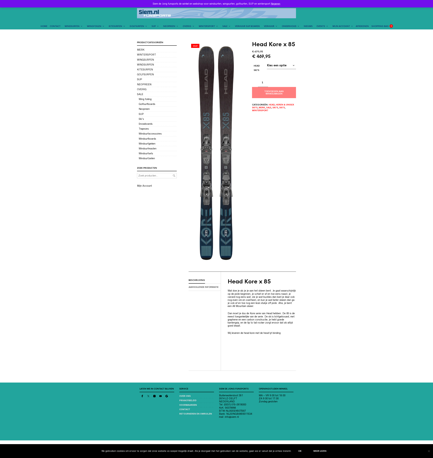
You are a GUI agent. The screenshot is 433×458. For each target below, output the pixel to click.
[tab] (205, 280)
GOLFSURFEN (137, 26)
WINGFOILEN (94, 26)
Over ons (185, 396)
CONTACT (55, 26)
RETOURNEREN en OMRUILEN (195, 414)
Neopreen (144, 109)
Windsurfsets (146, 153)
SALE (224, 26)
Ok (300, 451)
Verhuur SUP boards (247, 26)
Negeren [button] (275, 3)
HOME (44, 26)
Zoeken (174, 175)
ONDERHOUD (289, 26)
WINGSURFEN (145, 59)
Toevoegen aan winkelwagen (274, 92)
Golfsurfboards (147, 104)
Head (272, 104)
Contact (184, 409)
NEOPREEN (169, 26)
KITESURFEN (115, 26)
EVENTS (321, 26)
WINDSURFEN (72, 26)
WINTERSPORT (207, 26)
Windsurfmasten (147, 148)
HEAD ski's (257, 68)
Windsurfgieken (147, 143)
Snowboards (146, 123)
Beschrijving (197, 280)
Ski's (275, 107)
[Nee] (428, 451)
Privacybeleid (187, 400)
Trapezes (144, 128)
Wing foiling (145, 99)
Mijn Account (144, 185)
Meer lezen (319, 451)
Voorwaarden (188, 405)
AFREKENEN (362, 26)
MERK (262, 107)
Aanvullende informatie (204, 287)
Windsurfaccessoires (150, 133)
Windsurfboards (147, 138)
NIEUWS (308, 26)
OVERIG (187, 26)
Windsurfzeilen (147, 158)
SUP (154, 26)
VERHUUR (269, 26)
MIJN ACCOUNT (341, 26)
